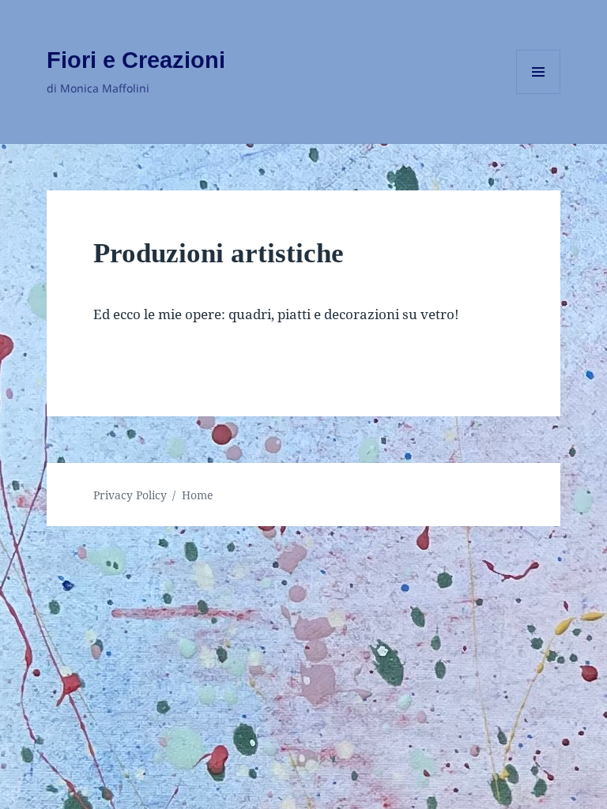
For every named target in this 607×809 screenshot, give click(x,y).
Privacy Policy (130, 494)
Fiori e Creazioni (136, 60)
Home (197, 494)
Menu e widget (538, 93)
